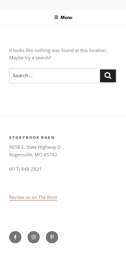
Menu (66, 17)
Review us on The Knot (33, 197)
